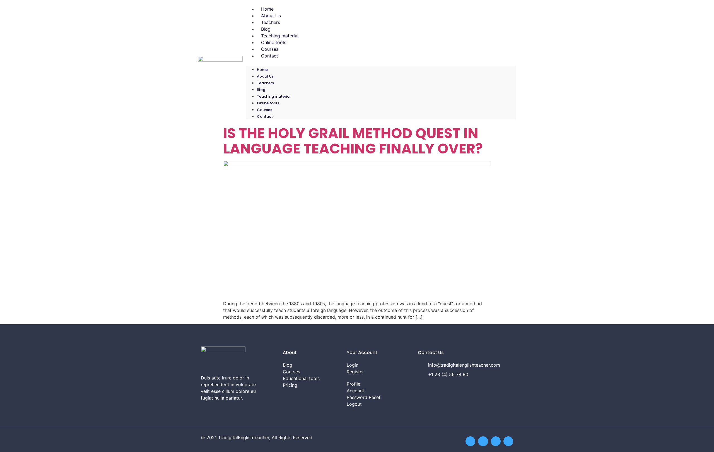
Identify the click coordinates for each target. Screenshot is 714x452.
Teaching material (279, 36)
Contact (269, 56)
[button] (381, 62)
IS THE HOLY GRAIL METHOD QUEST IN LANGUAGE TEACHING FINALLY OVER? (353, 140)
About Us (271, 15)
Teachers (270, 22)
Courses (269, 49)
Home (267, 9)
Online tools (273, 42)
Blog (266, 29)
